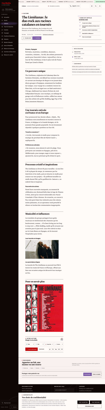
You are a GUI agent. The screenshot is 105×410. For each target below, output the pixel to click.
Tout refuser (96, 402)
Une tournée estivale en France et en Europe (90, 26)
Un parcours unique (87, 23)
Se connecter (87, 374)
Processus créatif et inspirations (89, 30)
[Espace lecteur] (100, 6)
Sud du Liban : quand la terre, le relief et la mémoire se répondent (86, 69)
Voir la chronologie (27, 388)
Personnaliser (89, 406)
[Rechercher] (95, 6)
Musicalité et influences (87, 33)
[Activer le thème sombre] (91, 6)
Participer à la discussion (48, 34)
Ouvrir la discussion (27, 390)
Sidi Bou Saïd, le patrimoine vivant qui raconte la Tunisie (84, 66)
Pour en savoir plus (86, 37)
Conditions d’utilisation (85, 390)
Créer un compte (96, 374)
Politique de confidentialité (86, 388)
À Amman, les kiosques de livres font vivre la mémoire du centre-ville (86, 71)
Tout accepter (83, 402)
